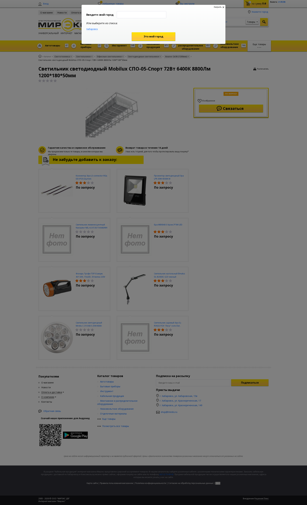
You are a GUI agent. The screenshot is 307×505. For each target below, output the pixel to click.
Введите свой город (100, 14)
